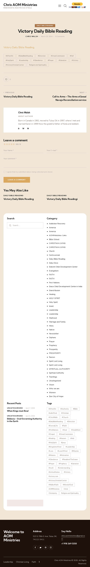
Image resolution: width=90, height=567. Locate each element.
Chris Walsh (24, 112)
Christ (66, 489)
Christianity (53, 493)
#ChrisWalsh (53, 417)
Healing (52, 294)
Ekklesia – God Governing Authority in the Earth (24, 419)
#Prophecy (63, 464)
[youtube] (19, 128)
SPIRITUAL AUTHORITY (59, 369)
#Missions (52, 455)
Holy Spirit (53, 302)
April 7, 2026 (30, 408)
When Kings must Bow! (18, 411)
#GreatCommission (58, 56)
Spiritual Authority (56, 373)
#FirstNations (53, 430)
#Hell (72, 56)
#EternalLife (53, 426)
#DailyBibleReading (26, 56)
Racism (52, 357)
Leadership (53, 310)
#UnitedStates (54, 472)
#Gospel (52, 434)
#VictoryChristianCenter (15, 65)
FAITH (51, 274)
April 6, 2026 (30, 416)
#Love (51, 451)
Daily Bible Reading (45, 25)
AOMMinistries (54, 489)
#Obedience (38, 60)
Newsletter (54, 333)
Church (51, 251)
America (52, 227)
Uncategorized (55, 380)
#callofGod (53, 413)
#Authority (64, 409)
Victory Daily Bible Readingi (62, 199)
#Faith (64, 426)
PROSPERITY (55, 353)
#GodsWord (75, 430)
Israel (51, 306)
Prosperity (53, 349)
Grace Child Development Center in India (65, 286)
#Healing (52, 438)
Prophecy (53, 345)
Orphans (52, 337)
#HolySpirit (10, 60)
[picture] (23, 128)
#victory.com (53, 476)
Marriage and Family (57, 322)
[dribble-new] (45, 547)
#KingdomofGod (55, 447)
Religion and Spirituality (38, 65)
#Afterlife (9, 56)
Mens (51, 326)
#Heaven (63, 438)
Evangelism (53, 271)
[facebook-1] (35, 547)
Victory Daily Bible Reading (19, 47)
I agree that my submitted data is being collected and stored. (29, 172)
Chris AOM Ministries (62, 560)
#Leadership (23, 60)
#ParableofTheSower (70, 459)
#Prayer (51, 60)
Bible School (54, 239)
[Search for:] (25, 225)
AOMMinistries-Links (58, 235)
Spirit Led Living (55, 361)
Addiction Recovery (57, 223)
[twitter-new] (40, 547)
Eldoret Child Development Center (63, 267)
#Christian (65, 413)
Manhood (53, 318)
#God (65, 430)
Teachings (53, 377)
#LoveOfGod (62, 451)
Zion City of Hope (56, 396)
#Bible (75, 409)
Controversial (54, 255)
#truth (51, 468)
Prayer (51, 341)
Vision (51, 384)
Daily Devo (53, 263)
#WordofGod (68, 485)
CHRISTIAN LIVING (57, 243)
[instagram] (50, 547)
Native (51, 329)
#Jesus (63, 442)
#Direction (42, 56)
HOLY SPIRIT (54, 298)
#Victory (75, 60)
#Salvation (62, 60)
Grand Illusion (54, 290)
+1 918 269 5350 (69, 543)
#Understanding (64, 468)
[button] (59, 5)
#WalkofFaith (53, 485)
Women (52, 392)
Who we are (54, 388)
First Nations (54, 282)
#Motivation (64, 455)
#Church (65, 417)
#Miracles (75, 451)
